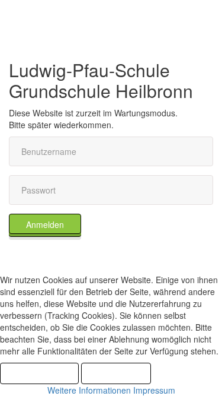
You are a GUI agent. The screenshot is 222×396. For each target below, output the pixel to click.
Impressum (154, 390)
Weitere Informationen (89, 390)
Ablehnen (116, 373)
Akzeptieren (39, 373)
